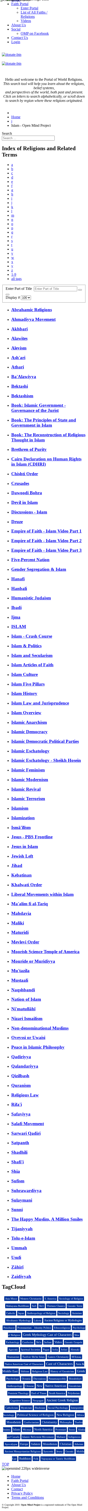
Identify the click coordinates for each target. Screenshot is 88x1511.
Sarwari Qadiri (26, 1133)
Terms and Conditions (27, 1497)
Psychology (12, 1378)
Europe (24, 1444)
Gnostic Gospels (73, 1342)
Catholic (10, 1313)
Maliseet (61, 1436)
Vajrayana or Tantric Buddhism (58, 1458)
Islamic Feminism (28, 769)
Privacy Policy (22, 1493)
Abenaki (75, 1349)
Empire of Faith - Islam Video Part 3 (46, 550)
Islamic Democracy (29, 731)
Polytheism (74, 1393)
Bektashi (19, 386)
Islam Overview (26, 712)
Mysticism (26, 1407)
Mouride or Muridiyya (33, 961)
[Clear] (7, 294)
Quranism (21, 1085)
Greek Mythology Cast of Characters (47, 1335)
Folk (36, 1458)
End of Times (38, 1393)
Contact (17, 1489)
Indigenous (74, 1436)
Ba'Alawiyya (23, 376)
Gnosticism (75, 1385)
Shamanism (13, 1356)
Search (7, 133)
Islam (16, 1429)
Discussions (39, 1378)
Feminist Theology (18, 1393)
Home (15, 1476)
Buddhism (25, 1458)
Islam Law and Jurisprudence (40, 703)
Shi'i (41, 1305)
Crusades (20, 483)
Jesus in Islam (24, 846)
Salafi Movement (27, 1123)
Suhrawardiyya (26, 1190)
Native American (55, 1386)
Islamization (23, 817)
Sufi (34, 1305)
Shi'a (38, 1342)
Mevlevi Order (25, 942)
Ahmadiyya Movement (33, 319)
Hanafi (18, 578)
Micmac (27, 1429)
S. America (50, 1298)
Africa (80, 1415)
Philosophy (66, 1422)
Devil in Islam (24, 502)
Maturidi (20, 932)
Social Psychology (58, 1407)
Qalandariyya (24, 1066)
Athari (17, 366)
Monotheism (50, 1444)
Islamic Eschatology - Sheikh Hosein (46, 760)
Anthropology (15, 1385)
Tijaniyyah (22, 1228)
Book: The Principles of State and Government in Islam (43, 423)
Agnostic (13, 1349)
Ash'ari (18, 357)
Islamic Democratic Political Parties (45, 741)
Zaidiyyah (21, 1276)
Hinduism (40, 1407)
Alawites (19, 338)
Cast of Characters (59, 1364)
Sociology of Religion (71, 1298)
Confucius (27, 1342)
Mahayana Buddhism (17, 1305)
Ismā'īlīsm (21, 827)
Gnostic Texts (75, 1305)
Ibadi (16, 607)
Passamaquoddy (57, 1378)
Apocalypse (11, 1444)
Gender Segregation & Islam (38, 569)
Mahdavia (21, 913)
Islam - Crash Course (31, 636)
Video (58, 1342)
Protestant (60, 1429)
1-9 (13, 274)
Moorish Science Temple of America (45, 951)
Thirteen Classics (56, 1305)
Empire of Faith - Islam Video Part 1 (46, 531)
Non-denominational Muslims (40, 1028)
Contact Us (19, 38)
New (39, 1386)
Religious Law (25, 1095)
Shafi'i (17, 1161)
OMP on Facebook (35, 33)
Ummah (19, 1247)
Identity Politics (42, 1327)
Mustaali (19, 980)
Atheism (78, 1444)
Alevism (19, 347)
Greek (81, 1371)
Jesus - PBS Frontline (32, 836)
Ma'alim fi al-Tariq (29, 903)
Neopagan (38, 1400)
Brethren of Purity (29, 449)
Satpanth (20, 1142)
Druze (17, 521)
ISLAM (18, 626)
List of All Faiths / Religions (34, 14)
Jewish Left (22, 856)
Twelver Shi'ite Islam (33, 1356)
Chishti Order (24, 473)
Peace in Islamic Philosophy (38, 1047)
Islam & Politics (26, 645)
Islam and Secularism (32, 655)
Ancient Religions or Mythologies (63, 1320)
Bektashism (22, 395)
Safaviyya (21, 1114)
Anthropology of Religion (41, 1313)
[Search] (80, 290)
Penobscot (9, 1327)
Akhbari (19, 328)
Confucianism (31, 1422)
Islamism (19, 808)
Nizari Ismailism (26, 1018)
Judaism (35, 1444)
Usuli (16, 1257)
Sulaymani (21, 1200)
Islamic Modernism (29, 779)
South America (57, 1393)
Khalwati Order (26, 884)
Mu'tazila (20, 970)
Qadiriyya (21, 1056)
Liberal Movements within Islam (42, 894)
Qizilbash (20, 1075)
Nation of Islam (26, 999)
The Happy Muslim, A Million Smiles (47, 1219)
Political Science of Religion (35, 1415)
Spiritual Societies (30, 1349)
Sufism (17, 1180)
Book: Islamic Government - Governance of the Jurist (38, 408)
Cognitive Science (20, 1400)
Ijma (15, 617)
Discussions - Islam (29, 512)
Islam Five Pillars (28, 684)
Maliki (17, 922)
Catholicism (11, 1407)
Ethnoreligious (62, 1327)
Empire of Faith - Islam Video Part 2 (46, 540)
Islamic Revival (26, 789)
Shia (15, 1171)
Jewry (59, 1451)
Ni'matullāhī (23, 1008)
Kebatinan (21, 875)
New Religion (65, 1415)
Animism (77, 1313)
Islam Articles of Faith (32, 664)
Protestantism (24, 1327)
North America (43, 1429)
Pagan (46, 1349)
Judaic (64, 1349)
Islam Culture (24, 674)
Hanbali (19, 588)
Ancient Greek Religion (62, 1400)
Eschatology (12, 1342)
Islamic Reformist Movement (38, 1436)
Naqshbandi (23, 989)
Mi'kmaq (76, 1356)
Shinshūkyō (75, 1378)
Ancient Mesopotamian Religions (23, 1451)
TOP (5, 1464)
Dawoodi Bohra (26, 492)
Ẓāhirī (17, 1267)
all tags (16, 279)
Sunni (17, 1209)
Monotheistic (14, 1422)
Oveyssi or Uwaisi (28, 1037)
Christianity (49, 1422)
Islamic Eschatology (30, 750)
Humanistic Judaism (31, 597)
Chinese (29, 1385)
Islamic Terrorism (28, 798)
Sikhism (25, 1371)
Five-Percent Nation (30, 559)
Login (15, 42)
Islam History (24, 693)
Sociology (63, 1313)
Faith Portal (19, 1481)
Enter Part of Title (20, 289)
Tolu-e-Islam (23, 1238)
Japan (21, 1313)
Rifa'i (16, 1104)
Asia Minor (11, 1298)
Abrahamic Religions (31, 309)
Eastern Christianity (58, 1356)
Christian (66, 1444)
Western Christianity (31, 1298)
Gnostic (69, 1451)
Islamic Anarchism (29, 722)
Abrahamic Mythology (18, 1320)
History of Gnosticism (62, 1371)
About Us (18, 1485)
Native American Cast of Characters (24, 1364)
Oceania (26, 1378)
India (55, 1349)
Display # (13, 297)
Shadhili (19, 1152)
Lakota (37, 1320)
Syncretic (48, 1451)
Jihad (16, 865)
